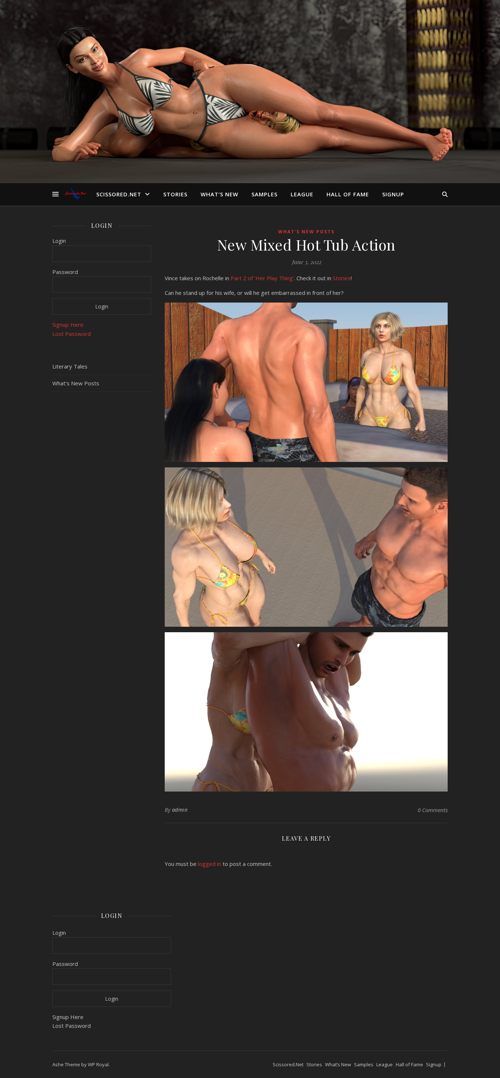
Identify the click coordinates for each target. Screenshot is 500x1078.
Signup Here (67, 324)
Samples (264, 194)
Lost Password (71, 333)
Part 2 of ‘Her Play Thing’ (262, 278)
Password (65, 271)
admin (180, 809)
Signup (393, 194)
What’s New (219, 194)
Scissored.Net (118, 194)
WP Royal (98, 1064)
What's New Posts (75, 383)
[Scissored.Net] (76, 194)
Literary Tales (69, 366)
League (302, 194)
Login (59, 240)
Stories (175, 194)
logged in (209, 863)
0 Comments (433, 810)
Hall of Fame (348, 194)
